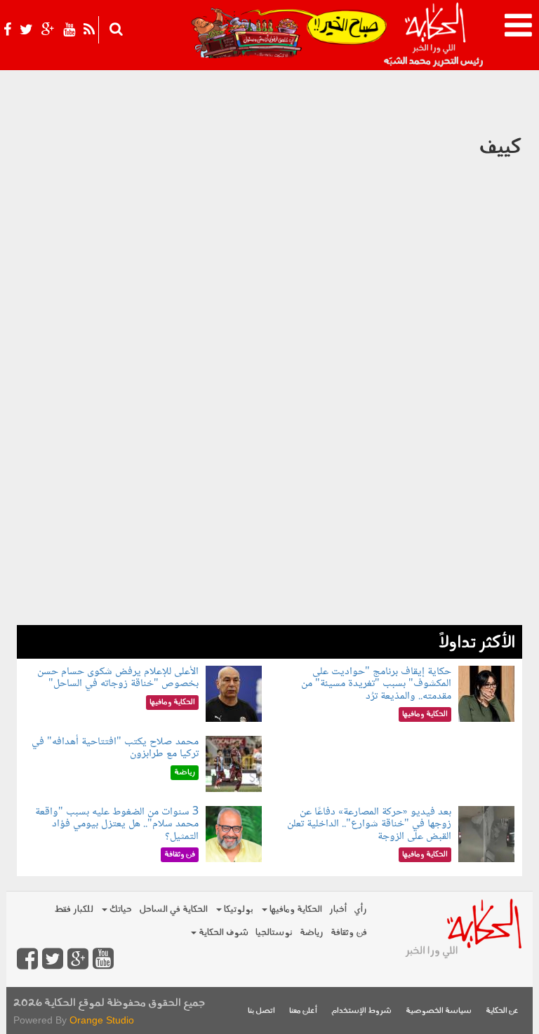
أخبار (338, 909)
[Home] (435, 35)
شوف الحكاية (222, 932)
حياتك (119, 909)
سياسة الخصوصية (439, 1011)
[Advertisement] (269, 527)
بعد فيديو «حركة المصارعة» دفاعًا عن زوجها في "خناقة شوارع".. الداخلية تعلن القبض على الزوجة (369, 824)
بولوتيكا (237, 909)
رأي (360, 909)
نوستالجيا (274, 932)
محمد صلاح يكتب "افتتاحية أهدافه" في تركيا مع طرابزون (115, 748)
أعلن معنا (303, 1011)
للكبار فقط (73, 909)
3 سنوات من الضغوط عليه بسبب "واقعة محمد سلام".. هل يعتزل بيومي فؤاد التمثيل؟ (117, 824)
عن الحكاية (502, 1011)
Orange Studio (101, 1020)
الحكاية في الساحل (173, 909)
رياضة (312, 932)
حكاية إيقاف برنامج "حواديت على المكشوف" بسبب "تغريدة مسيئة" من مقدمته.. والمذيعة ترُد (376, 684)
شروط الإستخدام (361, 1011)
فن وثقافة (349, 932)
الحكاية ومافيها (294, 909)
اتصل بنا (261, 1011)
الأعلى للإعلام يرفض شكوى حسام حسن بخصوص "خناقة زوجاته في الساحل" (118, 678)
